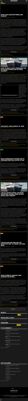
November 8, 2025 (3, 17)
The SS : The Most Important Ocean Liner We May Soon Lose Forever (12, 194)
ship (12, 55)
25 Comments (13, 246)
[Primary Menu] (26, 0)
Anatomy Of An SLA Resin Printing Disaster (12, 333)
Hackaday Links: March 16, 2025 (12, 126)
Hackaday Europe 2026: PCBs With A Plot (11, 330)
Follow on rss (5, 319)
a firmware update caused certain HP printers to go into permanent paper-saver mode (13, 131)
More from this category (4, 347)
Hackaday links (12, 143)
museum (4, 113)
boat (4, 55)
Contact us (6, 319)
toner (18, 145)
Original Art (16, 112)
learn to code (6, 145)
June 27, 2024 (3, 196)
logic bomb (11, 145)
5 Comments (12, 127)
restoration (15, 113)
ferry (10, 55)
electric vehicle (7, 55)
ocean (11, 305)
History (8, 228)
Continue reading (15, 52)
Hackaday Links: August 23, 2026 (10, 374)
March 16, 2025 (3, 127)
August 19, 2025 (3, 72)
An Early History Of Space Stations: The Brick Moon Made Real (12, 340)
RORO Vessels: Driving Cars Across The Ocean (11, 276)
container (6, 144)
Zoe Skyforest (9, 161)
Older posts (12, 309)
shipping (16, 305)
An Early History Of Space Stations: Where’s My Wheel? (13, 337)
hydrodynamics (9, 262)
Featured (10, 112)
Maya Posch (7, 196)
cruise (6, 178)
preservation (12, 113)
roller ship (13, 262)
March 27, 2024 (3, 246)
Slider (16, 143)
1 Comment (7, 376)
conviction (9, 144)
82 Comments (12, 72)
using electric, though (22, 48)
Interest (13, 112)
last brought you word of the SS (11, 74)
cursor (14, 144)
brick (4, 144)
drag (5, 262)
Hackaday (14, 1)
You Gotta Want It (8, 377)
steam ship (12, 229)
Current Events (6, 112)
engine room (17, 144)
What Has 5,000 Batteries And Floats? (12, 15)
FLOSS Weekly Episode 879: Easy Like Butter (12, 365)
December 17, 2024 (3, 161)
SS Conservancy (17, 77)
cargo (4, 305)
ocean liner (7, 113)
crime (12, 144)
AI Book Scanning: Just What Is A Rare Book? (12, 368)
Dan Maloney (8, 127)
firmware (21, 144)
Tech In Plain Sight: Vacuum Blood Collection (12, 371)
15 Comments (8, 334)
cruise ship (8, 178)
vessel (18, 178)
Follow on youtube (3, 319)
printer (14, 145)
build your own (16, 49)
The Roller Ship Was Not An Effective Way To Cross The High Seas (13, 244)
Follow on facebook (1, 319)
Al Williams (8, 17)
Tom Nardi (7, 72)
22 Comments (14, 161)
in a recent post (8, 24)
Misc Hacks (12, 177)
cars (6, 305)
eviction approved (17, 223)
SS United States (21, 113)
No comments (8, 331)
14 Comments (12, 196)
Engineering (6, 177)
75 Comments (13, 17)
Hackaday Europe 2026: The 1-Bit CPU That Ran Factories (12, 344)
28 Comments (8, 346)
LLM (8, 145)
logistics (8, 305)
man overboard (13, 178)
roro (12, 305)
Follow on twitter (2, 319)
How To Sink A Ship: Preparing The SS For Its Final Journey (13, 69)
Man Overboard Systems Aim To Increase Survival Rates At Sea (12, 159)
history (4, 229)
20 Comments (8, 342)
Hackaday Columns (7, 143)
